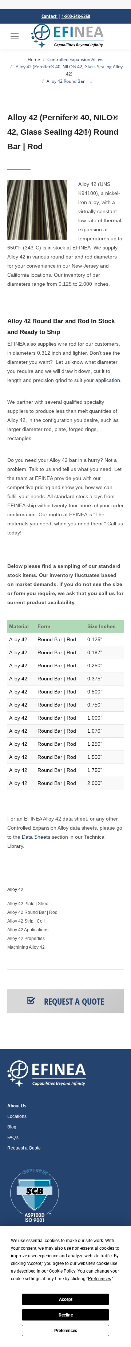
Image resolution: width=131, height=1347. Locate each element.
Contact (49, 16)
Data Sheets (36, 837)
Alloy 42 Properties (26, 938)
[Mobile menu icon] (14, 36)
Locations (17, 1116)
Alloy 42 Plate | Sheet (28, 903)
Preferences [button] (99, 1278)
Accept (65, 1299)
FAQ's (13, 1137)
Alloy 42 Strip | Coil (26, 921)
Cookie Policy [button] (62, 1271)
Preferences (65, 1330)
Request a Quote (24, 1148)
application (107, 380)
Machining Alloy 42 (26, 947)
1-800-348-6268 (75, 16)
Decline (66, 1315)
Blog (11, 1127)
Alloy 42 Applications (27, 929)
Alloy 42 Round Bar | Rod (32, 912)
